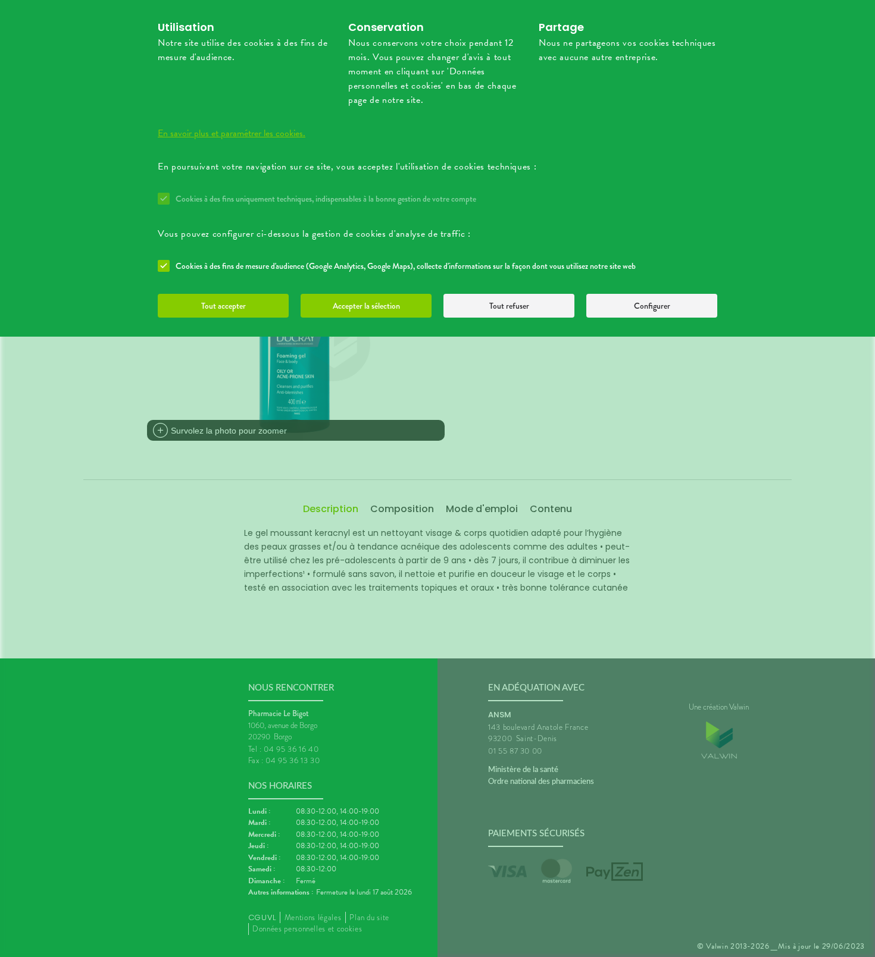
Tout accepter (223, 306)
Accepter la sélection (366, 306)
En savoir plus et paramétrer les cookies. (231, 133)
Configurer (652, 306)
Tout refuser (509, 306)
